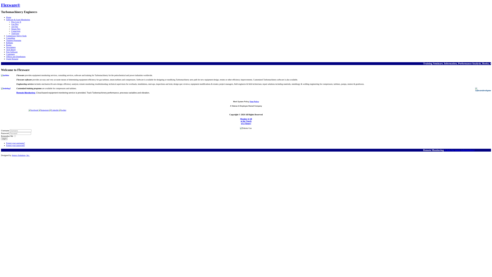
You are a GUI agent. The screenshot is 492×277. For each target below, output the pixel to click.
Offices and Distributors (15, 57)
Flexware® (10, 5)
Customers (10, 54)
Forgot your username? (15, 143)
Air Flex (14, 27)
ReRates (9, 43)
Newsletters (11, 47)
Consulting (10, 38)
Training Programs (13, 40)
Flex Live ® (16, 22)
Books (8, 45)
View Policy (254, 102)
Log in (4, 139)
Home (8, 17)
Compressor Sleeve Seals (16, 36)
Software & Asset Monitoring (18, 20)
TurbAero (15, 33)
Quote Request (12, 59)
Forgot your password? (15, 145)
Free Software (12, 52)
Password (5, 133)
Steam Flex (15, 29)
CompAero (15, 31)
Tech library (11, 50)
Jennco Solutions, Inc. (21, 155)
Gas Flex (15, 24)
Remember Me (7, 136)
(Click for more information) (451, 150)
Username (5, 131)
